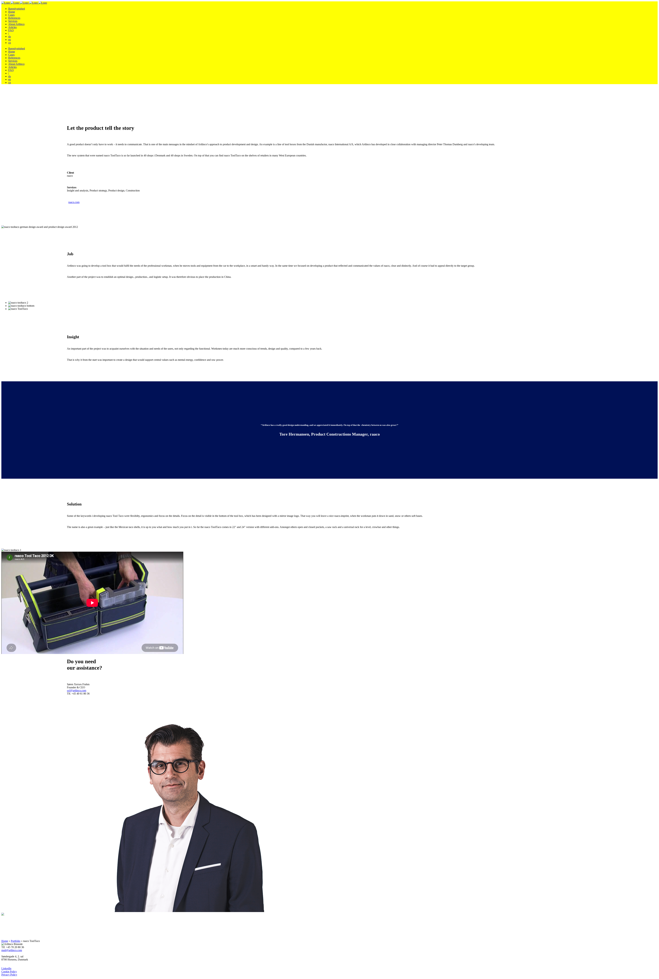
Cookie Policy (9, 971)
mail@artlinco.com (11, 950)
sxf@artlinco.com (76, 690)
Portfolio (15, 941)
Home (4, 941)
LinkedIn (6, 968)
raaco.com (73, 202)
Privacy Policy (9, 974)
